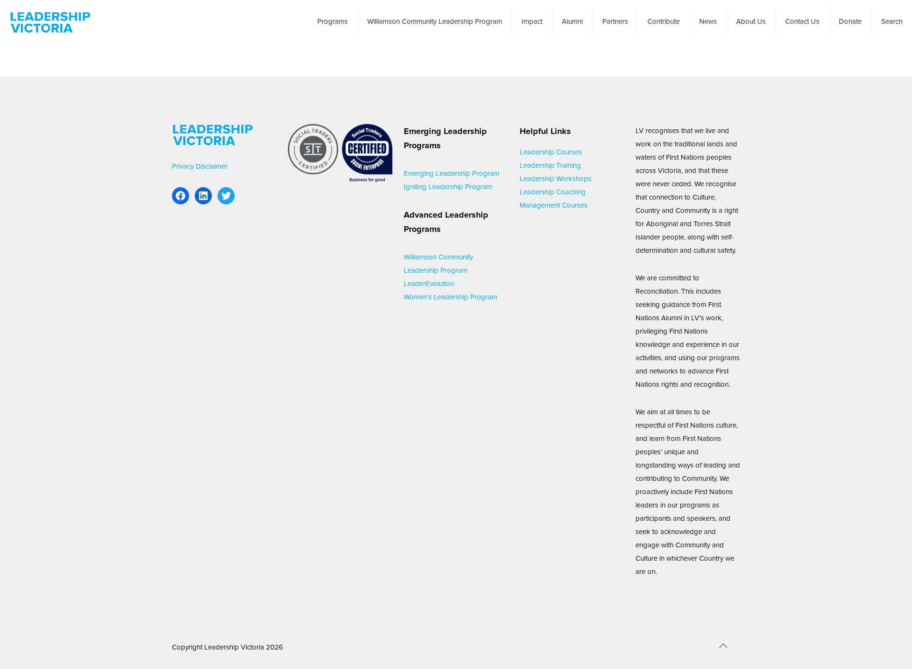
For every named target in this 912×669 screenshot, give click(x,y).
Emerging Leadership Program (451, 173)
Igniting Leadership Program (448, 186)
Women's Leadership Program (450, 297)
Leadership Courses (551, 152)
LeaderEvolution (429, 283)
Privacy (183, 166)
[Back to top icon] (723, 646)
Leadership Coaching (553, 192)
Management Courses (554, 205)
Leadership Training (550, 165)
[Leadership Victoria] (50, 21)
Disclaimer (212, 166)
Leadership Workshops (555, 178)
